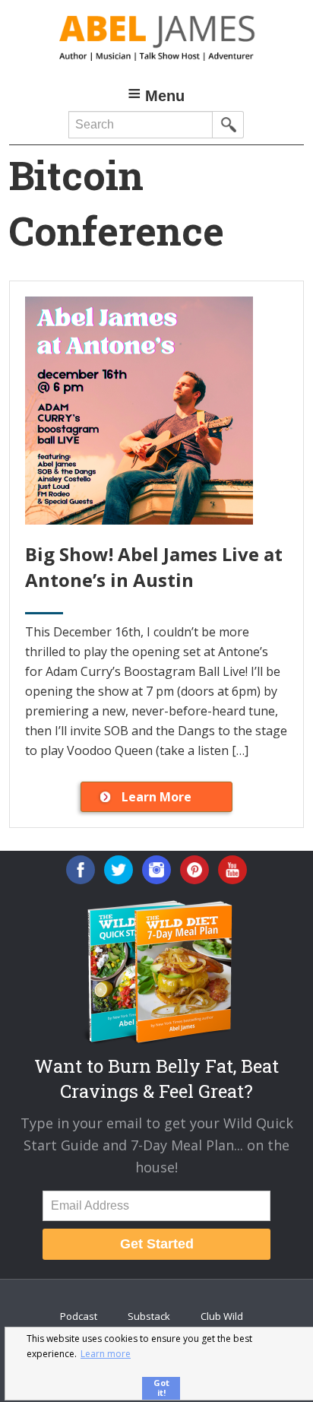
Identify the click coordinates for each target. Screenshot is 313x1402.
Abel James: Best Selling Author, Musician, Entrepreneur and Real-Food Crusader (156, 38)
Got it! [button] (161, 1387)
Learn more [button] (106, 1353)
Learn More (156, 796)
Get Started (157, 1243)
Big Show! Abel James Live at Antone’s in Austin (154, 566)
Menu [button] (165, 95)
